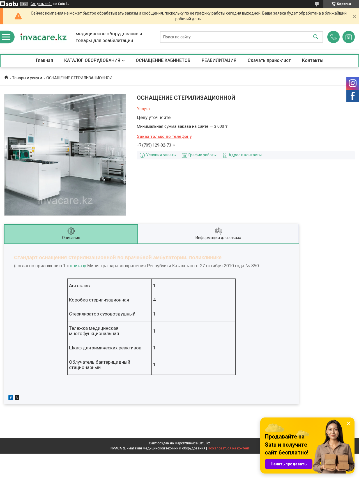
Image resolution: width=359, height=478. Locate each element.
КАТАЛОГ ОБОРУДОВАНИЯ (92, 60)
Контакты (312, 60)
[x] (17, 398)
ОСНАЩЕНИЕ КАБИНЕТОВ (163, 60)
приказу (78, 265)
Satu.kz (204, 443)
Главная (44, 60)
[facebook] (10, 398)
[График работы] (348, 37)
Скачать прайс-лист (269, 60)
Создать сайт (41, 4)
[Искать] (316, 37)
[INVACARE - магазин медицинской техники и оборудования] (43, 37)
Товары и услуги (27, 78)
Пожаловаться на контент (228, 448)
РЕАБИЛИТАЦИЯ (219, 60)
